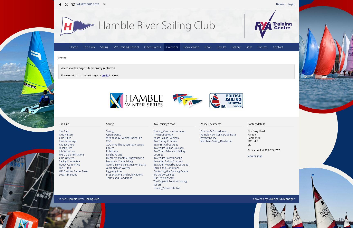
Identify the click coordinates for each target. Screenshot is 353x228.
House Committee (69, 164)
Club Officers (66, 157)
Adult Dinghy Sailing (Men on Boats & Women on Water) (126, 166)
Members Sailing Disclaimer (216, 141)
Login (291, 4)
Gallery (236, 47)
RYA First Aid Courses (165, 144)
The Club (89, 47)
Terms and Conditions (119, 177)
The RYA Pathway (163, 134)
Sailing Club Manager (281, 199)
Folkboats (112, 151)
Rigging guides (114, 171)
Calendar (172, 47)
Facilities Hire (66, 144)
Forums (263, 47)
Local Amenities (68, 174)
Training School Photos (166, 188)
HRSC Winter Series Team (73, 171)
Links (249, 47)
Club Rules (65, 137)
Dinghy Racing (114, 154)
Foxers (110, 147)
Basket (280, 4)
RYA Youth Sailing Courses (168, 147)
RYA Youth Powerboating (167, 157)
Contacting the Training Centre (170, 171)
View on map (255, 156)
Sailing (104, 47)
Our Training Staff (163, 177)
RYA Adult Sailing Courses (168, 161)
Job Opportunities (163, 174)
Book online (191, 47)
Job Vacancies (67, 151)
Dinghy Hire (65, 147)
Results (221, 47)
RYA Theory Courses (165, 141)
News (208, 47)
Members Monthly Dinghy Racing (125, 157)
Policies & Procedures (213, 131)
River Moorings (67, 141)
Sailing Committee (69, 161)
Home (74, 47)
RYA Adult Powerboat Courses (170, 164)
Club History (66, 134)
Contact (278, 47)
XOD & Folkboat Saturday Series (125, 144)
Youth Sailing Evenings (166, 137)
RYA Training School (126, 47)
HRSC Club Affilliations (72, 154)
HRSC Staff (65, 167)
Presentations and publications (124, 174)
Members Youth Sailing (119, 161)
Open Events (152, 47)
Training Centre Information (169, 131)
